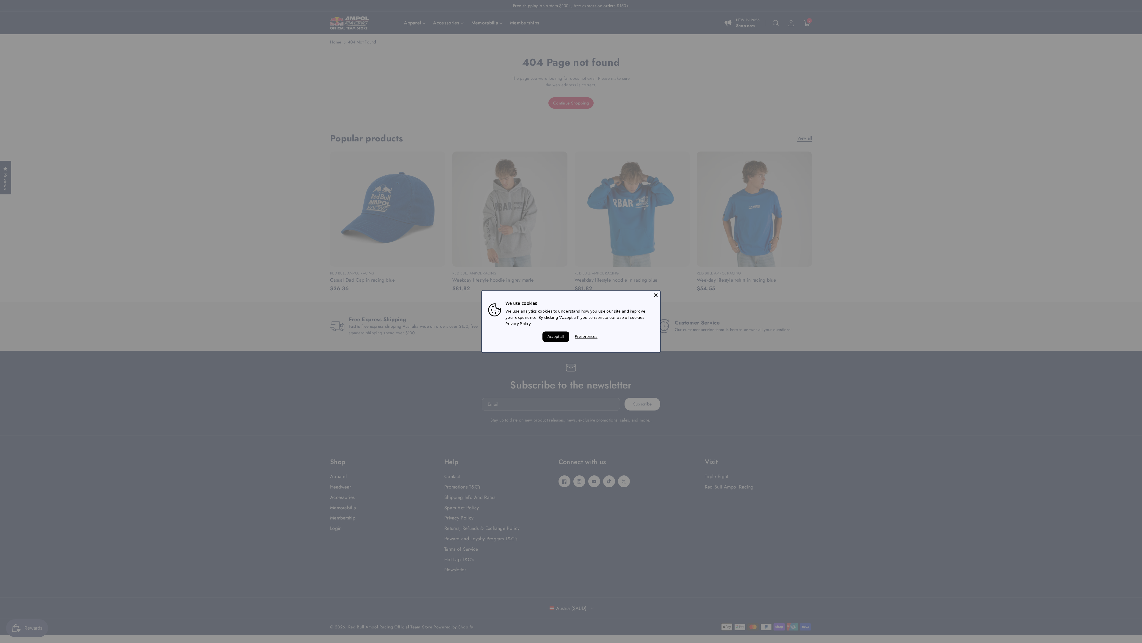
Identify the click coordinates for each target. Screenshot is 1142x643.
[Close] (656, 295)
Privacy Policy (518, 323)
